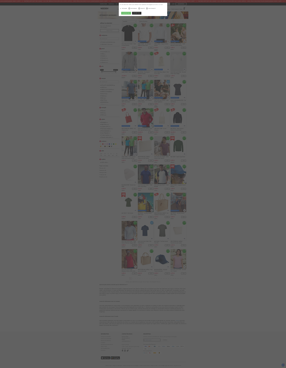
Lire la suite (160, 4)
